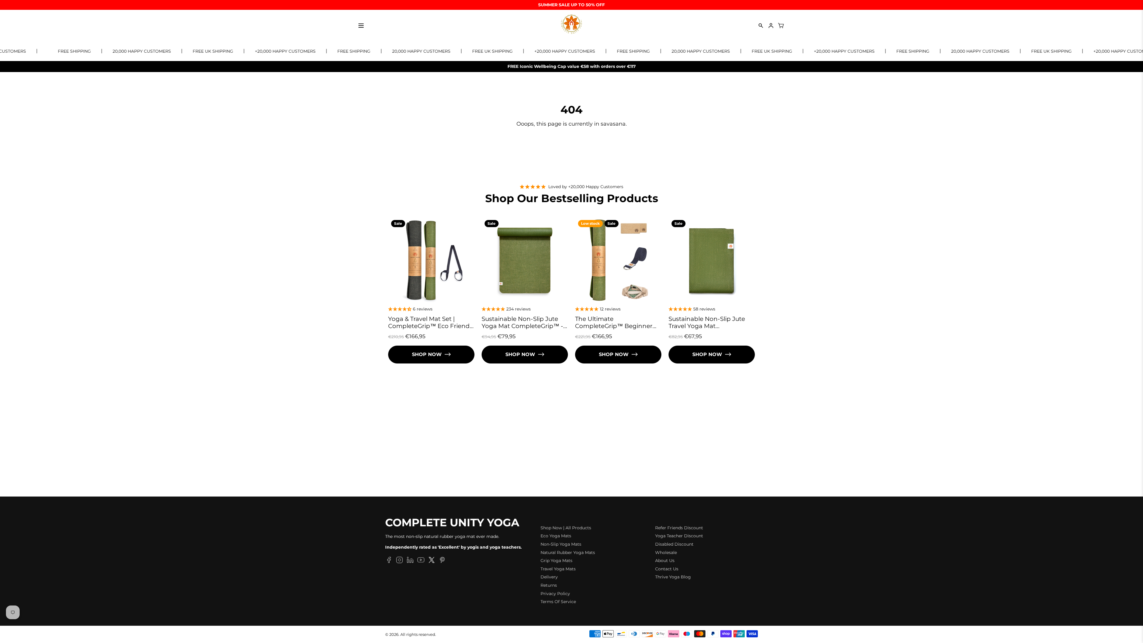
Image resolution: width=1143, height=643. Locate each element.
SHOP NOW (427, 354)
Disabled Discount (674, 544)
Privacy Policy (555, 593)
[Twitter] (431, 560)
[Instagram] (399, 560)
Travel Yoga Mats (558, 569)
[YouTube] (420, 560)
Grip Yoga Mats (556, 560)
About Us (664, 560)
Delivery (549, 577)
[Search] (760, 25)
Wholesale (666, 552)
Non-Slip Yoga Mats (561, 544)
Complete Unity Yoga (452, 522)
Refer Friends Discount (679, 527)
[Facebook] (388, 560)
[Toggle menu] (361, 26)
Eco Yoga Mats (556, 536)
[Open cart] (781, 25)
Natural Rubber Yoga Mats (568, 552)
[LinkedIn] (410, 560)
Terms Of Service (558, 601)
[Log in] (771, 25)
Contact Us (666, 569)
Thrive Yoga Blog (673, 577)
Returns (549, 585)
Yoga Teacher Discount (679, 536)
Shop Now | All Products (566, 527)
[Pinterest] (442, 560)
